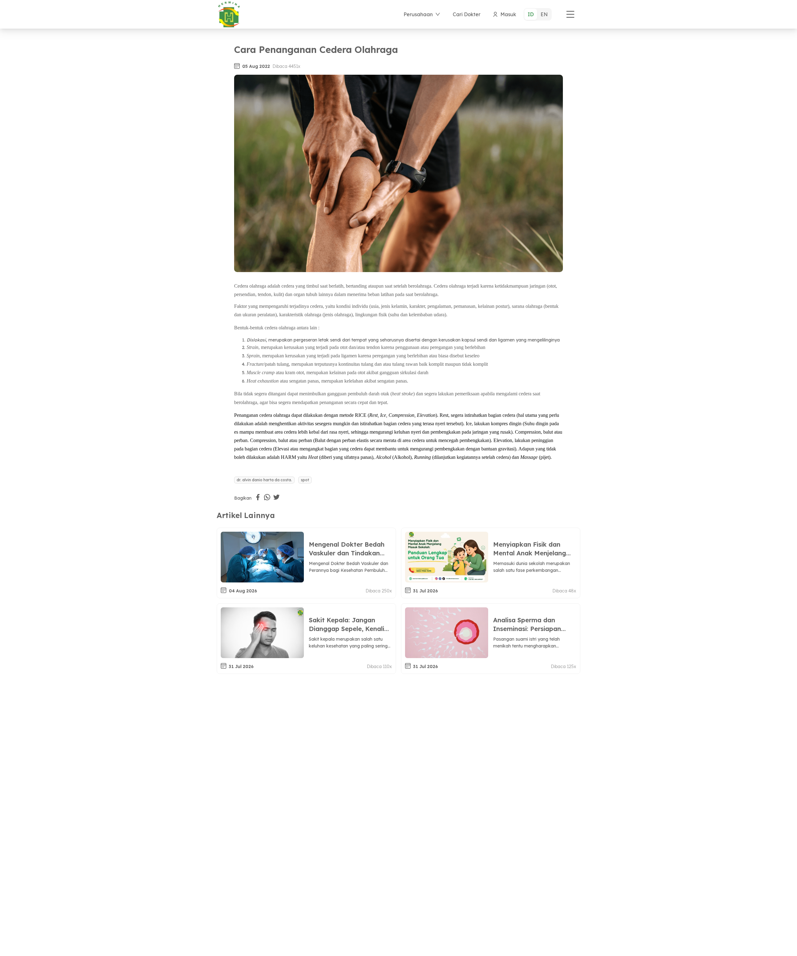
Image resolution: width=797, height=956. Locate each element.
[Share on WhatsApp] (267, 497)
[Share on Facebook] (258, 497)
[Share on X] (276, 497)
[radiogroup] (538, 14)
